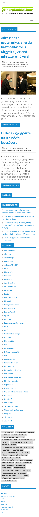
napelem (10, 465)
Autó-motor (8, 261)
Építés (6, 316)
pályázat (26, 470)
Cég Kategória (9, 283)
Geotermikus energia (8, 64)
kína (18, 457)
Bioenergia (8, 272)
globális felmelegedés (12, 447)
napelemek (20, 465)
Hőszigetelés (9, 348)
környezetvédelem (10, 460)
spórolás (22, 473)
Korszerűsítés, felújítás (12, 370)
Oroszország (7, 470)
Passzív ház (8, 399)
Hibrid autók (9, 341)
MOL (3, 465)
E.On (22, 437)
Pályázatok (8, 395)
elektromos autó (9, 440)
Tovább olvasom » (10, 125)
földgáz (5, 445)
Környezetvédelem (7, 66)
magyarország (26, 460)
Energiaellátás (9, 308)
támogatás (6, 478)
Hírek (17, 64)
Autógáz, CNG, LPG (11, 265)
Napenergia (8, 385)
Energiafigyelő (9, 312)
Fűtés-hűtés (8, 326)
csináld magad (8, 437)
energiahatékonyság (19, 442)
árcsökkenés (18, 478)
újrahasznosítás (9, 481)
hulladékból (17, 450)
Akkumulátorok (10, 250)
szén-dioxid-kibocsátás (11, 475)
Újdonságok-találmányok (13, 410)
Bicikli (6, 268)
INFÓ (6, 355)
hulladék (6, 450)
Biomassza (8, 279)
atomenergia (20, 432)
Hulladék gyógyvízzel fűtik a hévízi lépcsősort (16, 138)
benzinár (5, 435)
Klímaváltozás (24, 64)
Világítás (7, 414)
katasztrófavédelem (18, 455)
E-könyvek (8, 290)
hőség (4, 455)
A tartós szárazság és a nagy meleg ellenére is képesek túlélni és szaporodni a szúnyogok (18, 225)
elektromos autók (27, 440)
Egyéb (6, 294)
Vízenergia (8, 417)
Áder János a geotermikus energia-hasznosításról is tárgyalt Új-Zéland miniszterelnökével (17, 47)
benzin (31, 432)
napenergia (7, 468)
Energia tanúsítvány (11, 305)
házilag (25, 452)
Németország (19, 468)
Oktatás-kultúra (10, 388)
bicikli (14, 435)
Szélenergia (8, 403)
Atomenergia (9, 257)
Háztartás (7, 337)
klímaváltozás (8, 457)
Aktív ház (7, 254)
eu (31, 442)
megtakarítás (8, 463)
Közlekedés (8, 374)
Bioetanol (8, 276)
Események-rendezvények (14, 323)
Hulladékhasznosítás (12, 352)
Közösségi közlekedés (12, 377)
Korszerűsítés (9, 366)
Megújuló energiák (20, 66)
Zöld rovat (8, 421)
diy (17, 437)
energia (5, 442)
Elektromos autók (10, 297)
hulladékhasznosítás (11, 452)
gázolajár (28, 447)
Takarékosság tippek (11, 406)
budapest (23, 435)
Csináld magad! (10, 286)
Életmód (7, 301)
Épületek (7, 319)
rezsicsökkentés (9, 473)
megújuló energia (23, 463)
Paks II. (18, 470)
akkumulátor (8, 432)
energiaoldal (19, 62)
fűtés (13, 445)
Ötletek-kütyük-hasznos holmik (16, 392)
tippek (26, 475)
